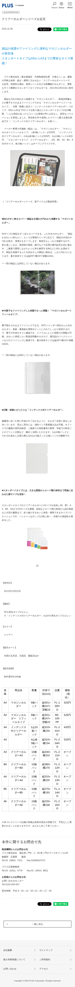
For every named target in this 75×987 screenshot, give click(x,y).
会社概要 (7, 950)
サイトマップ (45, 950)
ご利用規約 (44, 959)
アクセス (43, 969)
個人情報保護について (14, 959)
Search (55, 8)
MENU (70, 8)
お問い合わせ (9, 969)
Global (61, 8)
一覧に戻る (37, 924)
